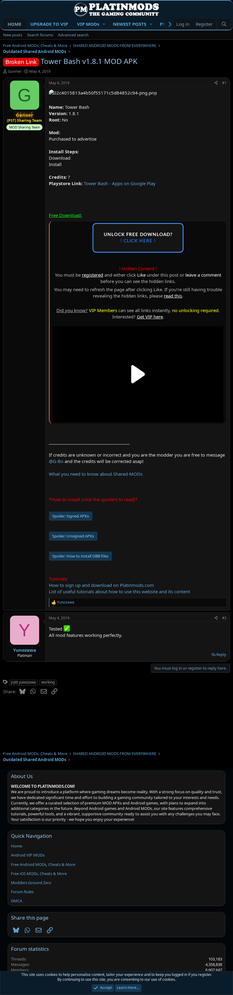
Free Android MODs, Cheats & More (43, 864)
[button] (104, 24)
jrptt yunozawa (23, 682)
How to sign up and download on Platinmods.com (101, 585)
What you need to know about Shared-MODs (96, 474)
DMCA (16, 900)
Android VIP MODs (28, 855)
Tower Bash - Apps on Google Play (120, 183)
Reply (221, 654)
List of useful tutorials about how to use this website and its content (119, 591)
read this (173, 296)
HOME (14, 24)
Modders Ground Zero (31, 882)
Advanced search (73, 35)
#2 (224, 618)
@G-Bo (56, 461)
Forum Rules (22, 891)
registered (92, 275)
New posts (12, 35)
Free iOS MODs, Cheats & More (39, 873)
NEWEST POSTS (129, 24)
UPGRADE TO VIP (49, 24)
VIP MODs (88, 24)
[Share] (216, 83)
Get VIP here (150, 317)
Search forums (40, 35)
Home (16, 846)
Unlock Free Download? (138, 237)
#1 (224, 82)
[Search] (224, 24)
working (48, 682)
